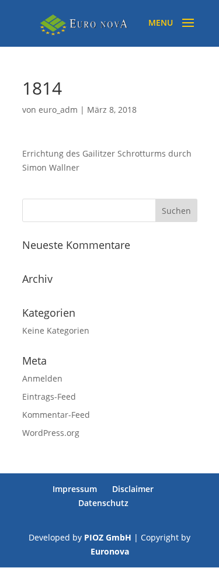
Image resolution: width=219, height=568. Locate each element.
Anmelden (42, 378)
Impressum (75, 488)
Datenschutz (103, 502)
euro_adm (58, 109)
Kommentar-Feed (56, 414)
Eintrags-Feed (49, 396)
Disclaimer (133, 488)
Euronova (110, 551)
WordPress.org (50, 432)
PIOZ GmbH (107, 537)
